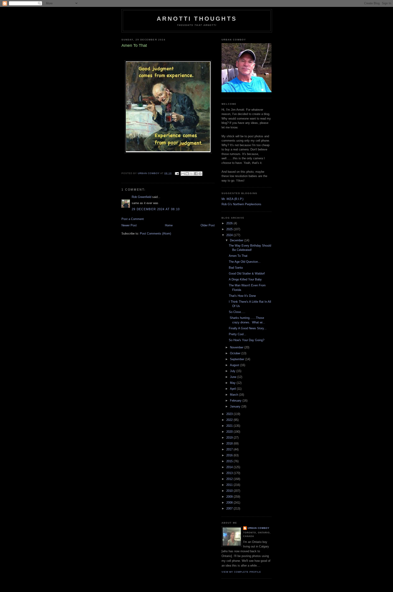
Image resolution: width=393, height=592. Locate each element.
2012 (230, 479)
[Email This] (183, 173)
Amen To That (238, 255)
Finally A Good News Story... (248, 328)
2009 (230, 496)
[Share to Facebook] (196, 173)
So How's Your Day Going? (246, 340)
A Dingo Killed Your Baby (245, 279)
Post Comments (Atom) (155, 233)
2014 (230, 467)
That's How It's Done (242, 295)
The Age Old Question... (245, 261)
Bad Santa (236, 267)
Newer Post (129, 225)
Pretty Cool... (237, 334)
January (235, 406)
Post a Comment (132, 219)
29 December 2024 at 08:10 (156, 209)
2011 (230, 485)
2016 (230, 455)
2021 (230, 425)
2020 (230, 431)
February (236, 400)
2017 (230, 449)
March (234, 394)
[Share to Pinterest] (200, 173)
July (233, 371)
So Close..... (237, 312)
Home (169, 225)
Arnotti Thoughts (197, 18)
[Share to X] (191, 173)
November (237, 347)
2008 (230, 502)
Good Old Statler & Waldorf (247, 273)
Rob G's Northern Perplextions (241, 204)
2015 (230, 461)
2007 (230, 508)
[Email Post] (177, 173)
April (233, 388)
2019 (230, 437)
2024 (230, 235)
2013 (230, 473)
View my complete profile (241, 572)
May (233, 383)
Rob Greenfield (141, 197)
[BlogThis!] (187, 173)
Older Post (208, 225)
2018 (230, 443)
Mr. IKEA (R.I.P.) (232, 199)
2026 (230, 223)
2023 (230, 414)
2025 (230, 229)
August (235, 365)
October (235, 353)
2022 (230, 420)
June (233, 377)
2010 (230, 490)
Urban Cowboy (259, 528)
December (237, 240)
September (237, 359)
